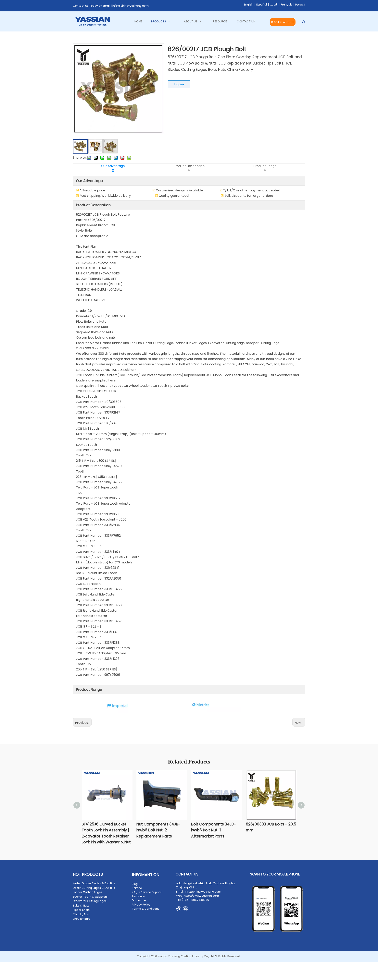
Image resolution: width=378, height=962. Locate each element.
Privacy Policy (141, 905)
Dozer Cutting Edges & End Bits (94, 888)
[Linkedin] (185, 908)
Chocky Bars (81, 914)
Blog (135, 884)
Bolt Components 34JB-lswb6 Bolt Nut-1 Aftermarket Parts (213, 830)
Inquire (179, 84)
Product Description (189, 166)
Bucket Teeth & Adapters (90, 897)
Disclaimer (139, 900)
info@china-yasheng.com (130, 6)
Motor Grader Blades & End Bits (94, 883)
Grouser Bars (81, 919)
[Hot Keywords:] (303, 22)
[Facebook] (178, 908)
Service (137, 888)
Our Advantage (113, 166)
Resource (138, 896)
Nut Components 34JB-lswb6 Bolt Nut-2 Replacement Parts (158, 830)
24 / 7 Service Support (147, 892)
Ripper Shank (81, 910)
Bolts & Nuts (81, 906)
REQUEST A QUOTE (282, 22)
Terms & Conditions (145, 909)
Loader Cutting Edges (87, 892)
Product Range (264, 166)
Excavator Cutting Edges (90, 901)
